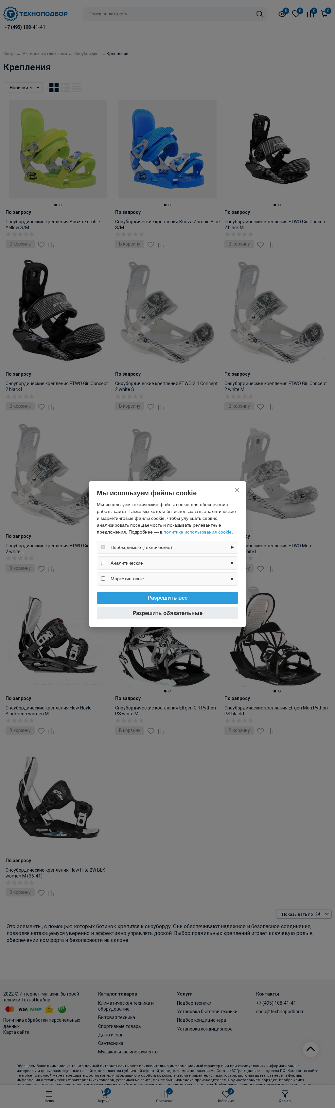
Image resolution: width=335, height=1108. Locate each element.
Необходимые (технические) (141, 547)
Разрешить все (167, 598)
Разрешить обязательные (167, 613)
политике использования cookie (198, 532)
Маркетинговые (127, 578)
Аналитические (127, 563)
